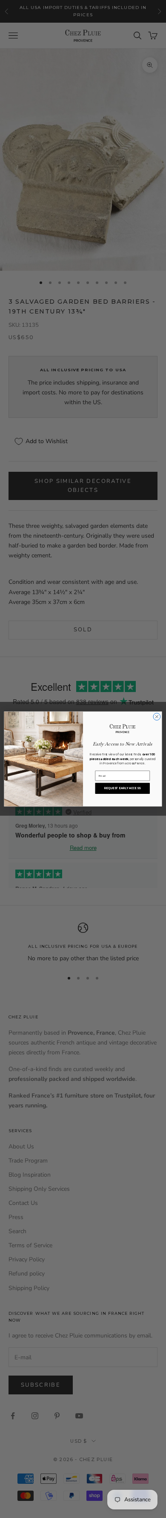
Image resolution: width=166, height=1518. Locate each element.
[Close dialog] (156, 716)
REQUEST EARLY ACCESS (122, 788)
